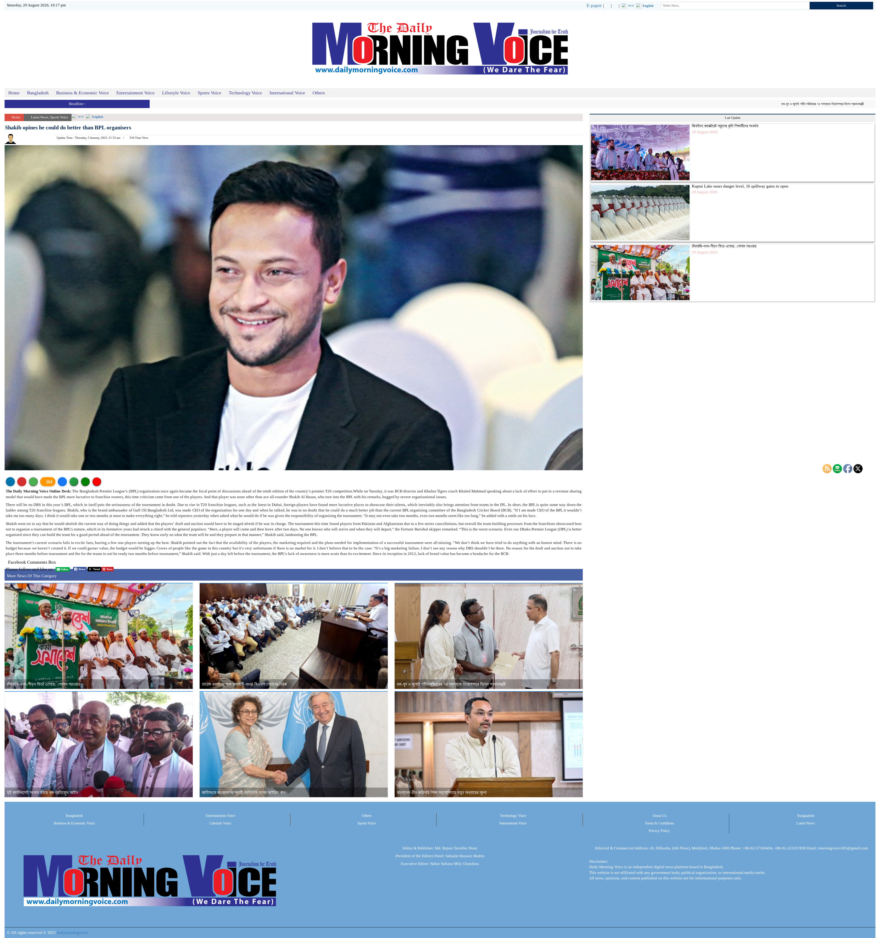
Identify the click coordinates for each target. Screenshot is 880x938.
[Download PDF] (21, 481)
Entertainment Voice (135, 92)
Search (841, 5)
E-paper (594, 5)
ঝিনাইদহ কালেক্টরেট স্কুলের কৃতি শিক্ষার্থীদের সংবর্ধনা (725, 126)
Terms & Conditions (659, 823)
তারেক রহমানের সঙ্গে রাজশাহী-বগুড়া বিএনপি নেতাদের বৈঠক (244, 684)
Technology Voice (245, 92)
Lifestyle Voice (176, 92)
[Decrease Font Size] (96, 481)
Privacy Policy (659, 831)
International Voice (287, 92)
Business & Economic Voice (82, 92)
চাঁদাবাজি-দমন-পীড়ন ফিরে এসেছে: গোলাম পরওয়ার (43, 684)
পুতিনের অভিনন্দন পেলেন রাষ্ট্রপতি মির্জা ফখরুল (825, 104)
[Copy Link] (73, 481)
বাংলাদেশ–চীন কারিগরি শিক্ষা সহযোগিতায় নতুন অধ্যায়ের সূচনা (442, 792)
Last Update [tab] (732, 118)
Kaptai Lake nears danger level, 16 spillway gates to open (740, 186)
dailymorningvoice (72, 932)
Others (319, 92)
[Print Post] (10, 481)
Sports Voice (209, 92)
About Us (659, 816)
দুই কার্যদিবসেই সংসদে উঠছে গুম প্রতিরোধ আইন (42, 792)
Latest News (39, 117)
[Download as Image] (33, 481)
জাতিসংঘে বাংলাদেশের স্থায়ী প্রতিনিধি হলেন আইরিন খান (243, 792)
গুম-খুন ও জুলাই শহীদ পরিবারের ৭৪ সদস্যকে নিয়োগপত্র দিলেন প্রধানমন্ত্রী (748, 104)
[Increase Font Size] (85, 481)
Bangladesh (38, 92)
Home (13, 92)
